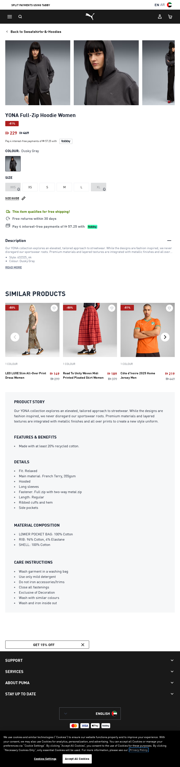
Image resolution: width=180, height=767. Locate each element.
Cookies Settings (45, 758)
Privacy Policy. (139, 750)
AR (162, 5)
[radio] (13, 163)
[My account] (159, 16)
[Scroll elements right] (165, 337)
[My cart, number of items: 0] (170, 16)
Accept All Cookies (77, 758)
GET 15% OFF (43, 645)
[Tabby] (65, 141)
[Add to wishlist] (54, 308)
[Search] (20, 16)
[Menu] (9, 16)
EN (157, 5)
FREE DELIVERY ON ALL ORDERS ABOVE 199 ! (40, 5)
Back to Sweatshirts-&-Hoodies (36, 31)
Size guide (12, 198)
